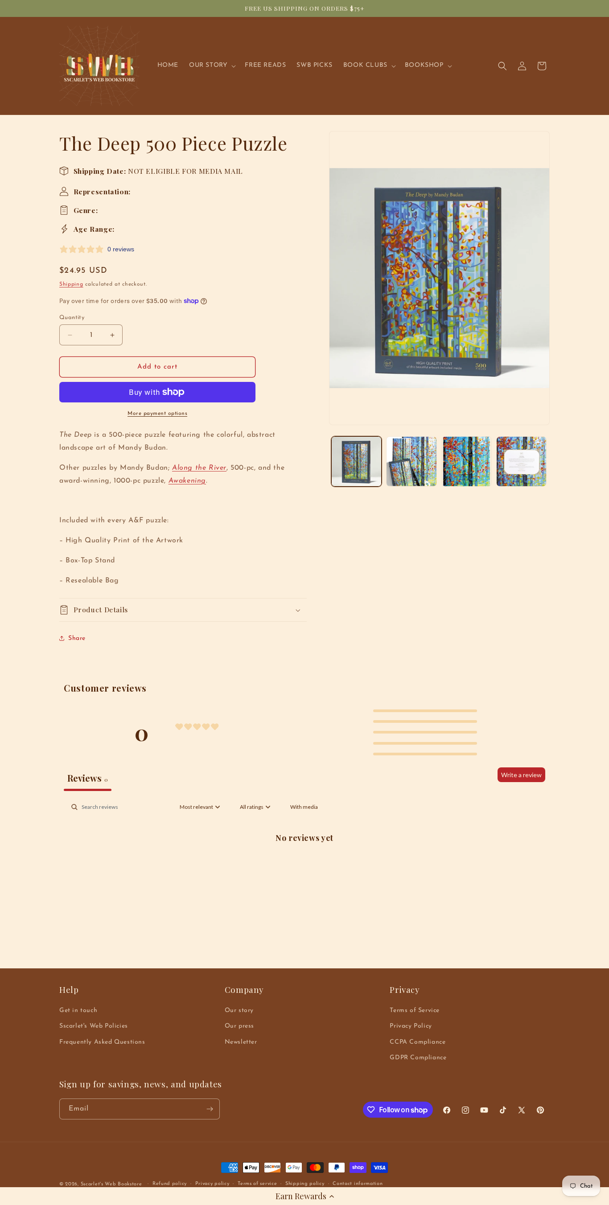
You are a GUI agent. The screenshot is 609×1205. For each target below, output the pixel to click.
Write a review (521, 775)
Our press (239, 1026)
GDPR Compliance (418, 1057)
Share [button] (77, 638)
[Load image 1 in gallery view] (356, 461)
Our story (239, 1010)
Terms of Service (415, 1010)
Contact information (358, 1183)
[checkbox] (304, 807)
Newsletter (241, 1042)
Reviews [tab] (87, 778)
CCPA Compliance (417, 1042)
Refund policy (169, 1183)
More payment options (157, 413)
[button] (304, 1196)
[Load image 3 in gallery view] (466, 461)
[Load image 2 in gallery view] (411, 461)
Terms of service (257, 1183)
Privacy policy (212, 1183)
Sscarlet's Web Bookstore (111, 1184)
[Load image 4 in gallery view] (521, 461)
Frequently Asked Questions (102, 1042)
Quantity (71, 317)
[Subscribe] (209, 1108)
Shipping (71, 284)
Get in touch (78, 1010)
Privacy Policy (411, 1026)
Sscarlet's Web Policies (93, 1026)
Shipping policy (305, 1183)
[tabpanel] (304, 867)
